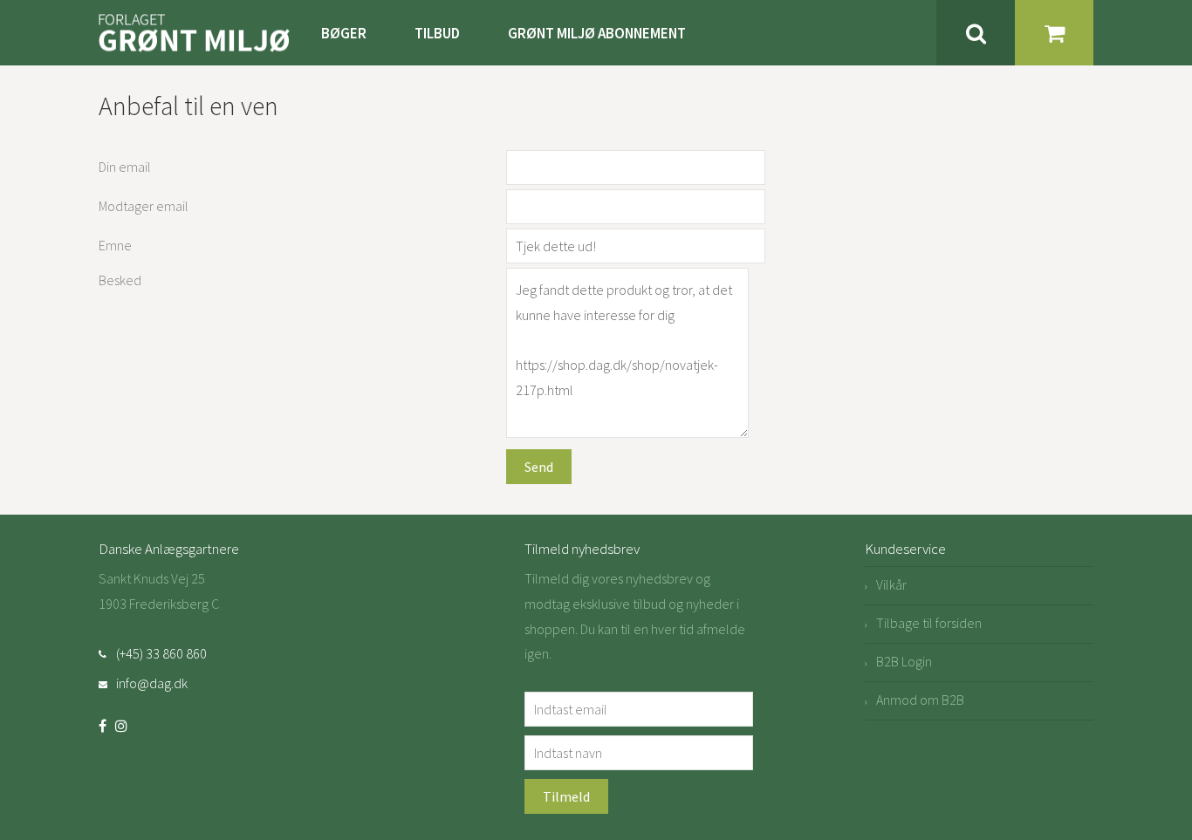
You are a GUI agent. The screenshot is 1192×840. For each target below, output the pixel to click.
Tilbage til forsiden (929, 623)
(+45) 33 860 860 (161, 653)
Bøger (344, 33)
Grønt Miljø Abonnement (597, 33)
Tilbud (437, 33)
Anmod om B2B (920, 699)
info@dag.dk (152, 683)
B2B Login (904, 661)
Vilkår (891, 584)
